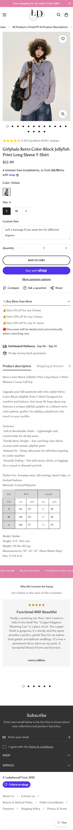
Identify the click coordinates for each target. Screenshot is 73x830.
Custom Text (11, 221)
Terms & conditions (41, 746)
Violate (7, 192)
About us (8, 796)
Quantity (8, 248)
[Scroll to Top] (66, 811)
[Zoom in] (63, 114)
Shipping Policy (30, 808)
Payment (8, 808)
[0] (66, 15)
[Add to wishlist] (63, 39)
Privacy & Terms (57, 808)
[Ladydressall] (37, 14)
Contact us (28, 796)
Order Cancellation (51, 802)
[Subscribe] (66, 737)
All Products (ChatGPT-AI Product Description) (40, 27)
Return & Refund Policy (17, 802)
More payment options (36, 279)
